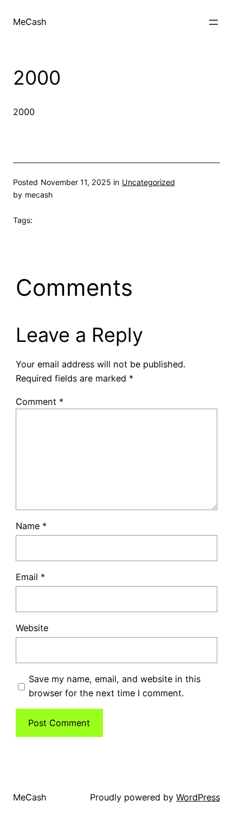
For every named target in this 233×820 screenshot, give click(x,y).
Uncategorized (148, 182)
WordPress (198, 797)
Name (31, 525)
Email (30, 576)
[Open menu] (213, 22)
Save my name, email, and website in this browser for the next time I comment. (114, 685)
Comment (39, 401)
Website (32, 627)
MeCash (30, 21)
